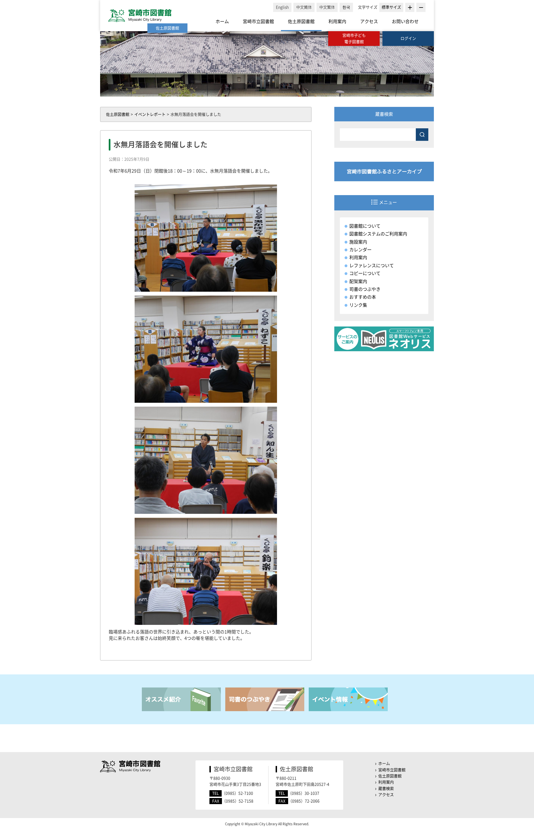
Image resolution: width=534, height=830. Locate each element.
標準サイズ (391, 7)
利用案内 (337, 21)
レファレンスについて (371, 265)
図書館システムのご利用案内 (378, 234)
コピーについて (364, 273)
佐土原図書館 (301, 21)
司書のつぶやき (364, 289)
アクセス (369, 21)
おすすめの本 (362, 297)
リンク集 (358, 305)
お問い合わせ (405, 21)
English (282, 7)
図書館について (364, 226)
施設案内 (358, 242)
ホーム (222, 21)
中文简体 (304, 7)
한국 (346, 7)
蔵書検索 (386, 788)
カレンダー (360, 249)
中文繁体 (327, 7)
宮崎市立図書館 (258, 21)
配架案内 (358, 281)
